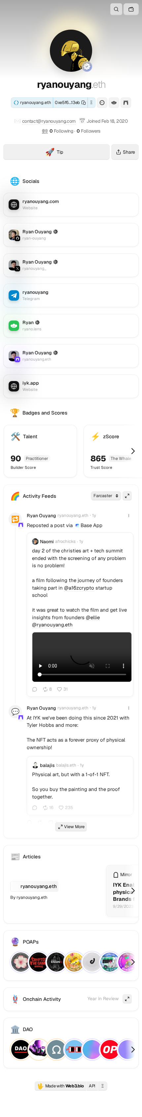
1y (94, 515)
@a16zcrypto (79, 588)
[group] (77, 525)
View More (74, 826)
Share (129, 152)
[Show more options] (128, 515)
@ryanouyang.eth (52, 625)
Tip (77, 153)
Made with (60, 1086)
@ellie (93, 617)
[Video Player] (82, 657)
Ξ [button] (91, 102)
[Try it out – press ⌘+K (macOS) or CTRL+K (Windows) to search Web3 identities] (116, 9)
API (92, 1086)
